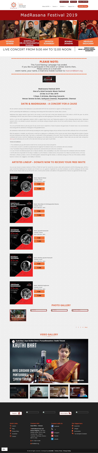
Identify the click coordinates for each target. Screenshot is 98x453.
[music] (18, 320)
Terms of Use (58, 451)
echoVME (50, 451)
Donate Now (83, 6)
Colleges (76, 428)
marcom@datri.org (74, 70)
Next (86, 327)
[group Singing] (76, 309)
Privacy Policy (15, 431)
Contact (14, 436)
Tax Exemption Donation (80, 433)
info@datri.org (35, 443)
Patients (62, 6)
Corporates (77, 426)
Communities (77, 431)
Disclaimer (14, 433)
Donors (55, 6)
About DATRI (45, 6)
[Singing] (33, 309)
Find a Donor (73, 1)
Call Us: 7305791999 (83, 1)
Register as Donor (64, 1)
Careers (14, 426)
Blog (13, 428)
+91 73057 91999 (35, 440)
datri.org (12, 139)
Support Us (71, 6)
